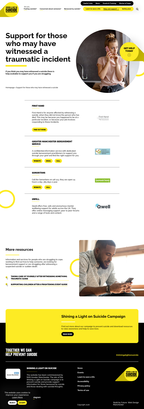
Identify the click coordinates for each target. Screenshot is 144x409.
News (98, 3)
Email (48, 161)
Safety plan (126, 9)
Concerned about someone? (50, 9)
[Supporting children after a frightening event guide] (39, 284)
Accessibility (83, 381)
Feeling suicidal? (30, 9)
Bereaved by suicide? (72, 9)
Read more (67, 334)
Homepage (10, 88)
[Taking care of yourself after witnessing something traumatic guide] (39, 278)
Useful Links (88, 3)
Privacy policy (83, 386)
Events (80, 372)
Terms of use (83, 390)
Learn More (17, 397)
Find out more (40, 130)
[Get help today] (129, 52)
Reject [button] (12, 403)
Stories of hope (125, 3)
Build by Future (120, 402)
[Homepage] (11, 10)
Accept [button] (22, 403)
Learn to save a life (93, 9)
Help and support (110, 9)
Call (58, 161)
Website (37, 161)
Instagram (36, 397)
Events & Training (109, 3)
